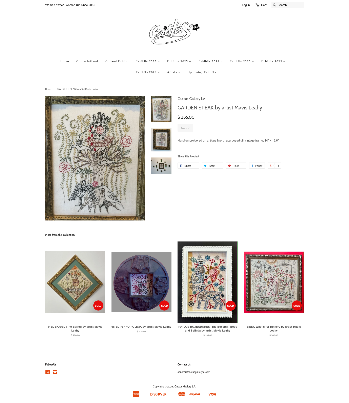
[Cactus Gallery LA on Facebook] (47, 373)
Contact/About (87, 61)
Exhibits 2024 (210, 61)
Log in (246, 5)
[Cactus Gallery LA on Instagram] (55, 373)
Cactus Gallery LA (184, 386)
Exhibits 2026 (147, 61)
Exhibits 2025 (178, 61)
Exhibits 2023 (241, 61)
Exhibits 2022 (272, 61)
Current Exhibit (117, 61)
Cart (264, 5)
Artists (172, 72)
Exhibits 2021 (147, 72)
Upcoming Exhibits (202, 72)
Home (64, 61)
